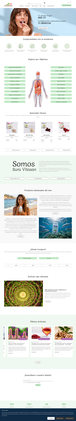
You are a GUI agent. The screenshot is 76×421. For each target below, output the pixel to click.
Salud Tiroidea (61, 98)
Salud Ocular (61, 95)
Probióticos (61, 74)
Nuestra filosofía (38, 178)
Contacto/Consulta (50, 5)
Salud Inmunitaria (61, 91)
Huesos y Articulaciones (15, 95)
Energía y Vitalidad (14, 84)
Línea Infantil (15, 98)
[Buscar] (44, 3)
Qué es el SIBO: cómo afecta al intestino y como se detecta (13, 344)
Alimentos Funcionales (14, 70)
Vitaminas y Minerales (61, 101)
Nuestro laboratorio (61, 178)
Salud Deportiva (61, 84)
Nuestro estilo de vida (14, 178)
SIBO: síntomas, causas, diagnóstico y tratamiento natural (55, 290)
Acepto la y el (32, 382)
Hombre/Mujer (14, 91)
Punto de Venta (27, 258)
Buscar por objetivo (43, 28)
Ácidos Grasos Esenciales (15, 67)
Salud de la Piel (61, 81)
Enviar (38, 385)
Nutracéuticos (14, 101)
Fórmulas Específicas (15, 88)
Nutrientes (61, 67)
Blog (40, 5)
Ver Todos (38, 362)
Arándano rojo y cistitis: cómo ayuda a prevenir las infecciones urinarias (37, 344)
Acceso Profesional (66, 5)
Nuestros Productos (29, 407)
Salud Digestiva (61, 88)
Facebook (64, 407)
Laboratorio (27, 5)
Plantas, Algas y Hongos (61, 70)
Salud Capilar (61, 77)
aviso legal (38, 382)
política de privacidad (31, 382)
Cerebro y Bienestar (15, 77)
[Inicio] (8, 4)
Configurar (51, 418)
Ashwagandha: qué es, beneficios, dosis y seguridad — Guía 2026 (60, 344)
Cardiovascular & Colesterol (15, 74)
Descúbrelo (55, 213)
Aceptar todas (60, 418)
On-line (49, 258)
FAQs (44, 5)
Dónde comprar (35, 5)
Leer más (48, 301)
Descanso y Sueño (14, 81)
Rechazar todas (69, 418)
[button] (68, 2)
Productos (21, 5)
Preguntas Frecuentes (47, 407)
